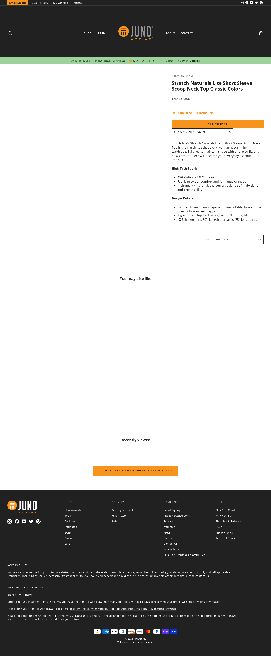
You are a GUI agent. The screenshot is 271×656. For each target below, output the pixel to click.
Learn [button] (101, 33)
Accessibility (172, 549)
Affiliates (169, 527)
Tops (68, 515)
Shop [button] (87, 33)
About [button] (170, 33)
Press (167, 532)
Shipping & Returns (228, 521)
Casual (69, 538)
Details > (195, 61)
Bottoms (70, 521)
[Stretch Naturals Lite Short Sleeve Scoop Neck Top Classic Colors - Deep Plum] (51, 401)
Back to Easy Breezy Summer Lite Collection (138, 470)
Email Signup (172, 510)
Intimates (71, 527)
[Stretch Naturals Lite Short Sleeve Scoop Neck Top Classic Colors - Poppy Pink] (24, 401)
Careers (169, 538)
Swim (68, 532)
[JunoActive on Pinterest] (38, 521)
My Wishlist (60, 2)
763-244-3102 (41, 2)
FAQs (219, 527)
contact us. (202, 576)
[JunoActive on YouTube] (24, 521)
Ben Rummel (147, 641)
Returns (77, 2)
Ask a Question (218, 239)
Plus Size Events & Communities (184, 555)
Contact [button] (186, 33)
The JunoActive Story (177, 515)
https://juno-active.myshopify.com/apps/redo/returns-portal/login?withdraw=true (123, 608)
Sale (67, 543)
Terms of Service (226, 538)
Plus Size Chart (225, 510)
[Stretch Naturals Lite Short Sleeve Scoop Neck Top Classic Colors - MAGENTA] (42, 401)
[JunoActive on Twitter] (31, 521)
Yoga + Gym (119, 515)
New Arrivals (73, 510)
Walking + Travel (122, 510)
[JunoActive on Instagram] (9, 521)
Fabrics (168, 521)
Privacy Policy (224, 532)
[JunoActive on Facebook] (17, 521)
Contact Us (171, 543)
